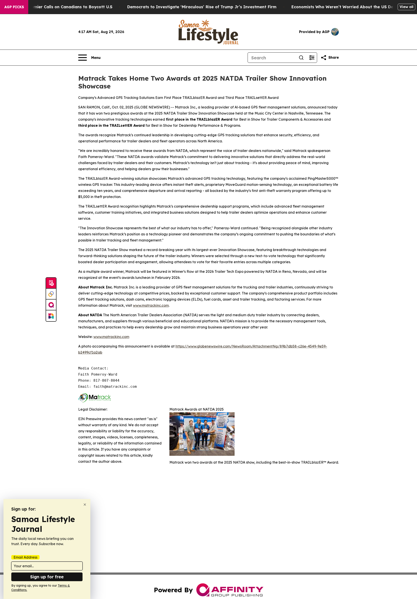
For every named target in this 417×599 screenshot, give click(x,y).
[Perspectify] (51, 294)
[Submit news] (51, 283)
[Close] (85, 504)
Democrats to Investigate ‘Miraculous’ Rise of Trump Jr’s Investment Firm (201, 6)
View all (406, 7)
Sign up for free (47, 576)
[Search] (301, 58)
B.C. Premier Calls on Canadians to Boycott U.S (65, 6)
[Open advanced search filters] (311, 58)
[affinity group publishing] (51, 305)
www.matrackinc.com (151, 305)
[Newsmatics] (51, 315)
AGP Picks (14, 7)
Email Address (25, 557)
